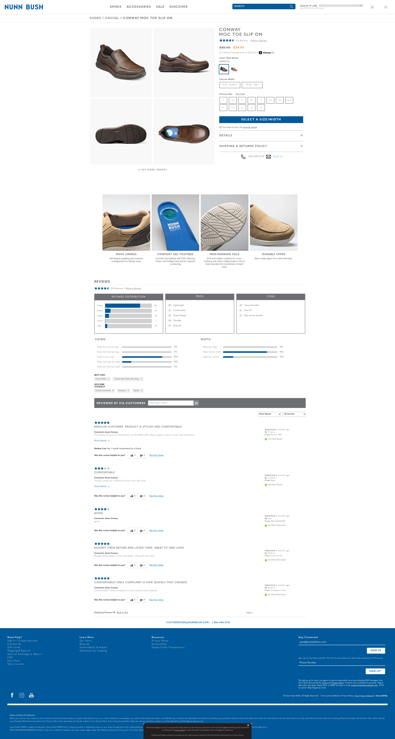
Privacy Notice (180, 730)
